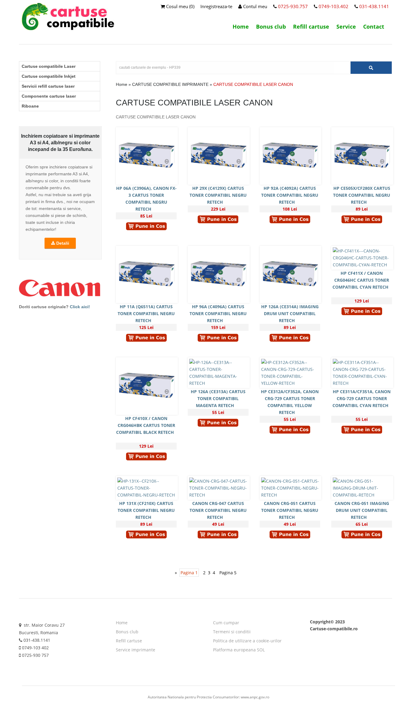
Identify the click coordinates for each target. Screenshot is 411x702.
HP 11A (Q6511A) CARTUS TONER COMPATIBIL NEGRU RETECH (146, 313)
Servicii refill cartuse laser (48, 86)
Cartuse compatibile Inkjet (49, 76)
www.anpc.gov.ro (255, 697)
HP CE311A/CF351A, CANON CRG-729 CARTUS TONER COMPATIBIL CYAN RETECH (361, 398)
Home (241, 26)
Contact (373, 26)
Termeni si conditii (232, 632)
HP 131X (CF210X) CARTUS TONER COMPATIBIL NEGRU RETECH (146, 510)
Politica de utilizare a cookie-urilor (247, 641)
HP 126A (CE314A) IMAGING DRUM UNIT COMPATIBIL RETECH (290, 313)
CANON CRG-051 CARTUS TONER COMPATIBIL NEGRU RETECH (289, 510)
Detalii (62, 243)
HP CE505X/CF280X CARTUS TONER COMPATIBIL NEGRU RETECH (361, 195)
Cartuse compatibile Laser (49, 66)
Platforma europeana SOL (239, 650)
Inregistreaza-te (216, 6)
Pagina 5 (227, 572)
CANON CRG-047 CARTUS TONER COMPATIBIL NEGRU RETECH (218, 510)
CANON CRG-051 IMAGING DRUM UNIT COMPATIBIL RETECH (362, 510)
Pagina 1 (189, 572)
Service (346, 26)
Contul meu (254, 6)
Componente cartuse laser (49, 96)
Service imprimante (135, 650)
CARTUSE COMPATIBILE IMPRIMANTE (170, 84)
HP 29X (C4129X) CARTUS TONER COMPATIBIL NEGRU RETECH (218, 195)
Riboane (30, 106)
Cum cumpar (226, 622)
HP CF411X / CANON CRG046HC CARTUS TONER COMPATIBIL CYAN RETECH (360, 280)
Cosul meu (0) (179, 6)
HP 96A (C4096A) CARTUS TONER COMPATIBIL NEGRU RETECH (218, 313)
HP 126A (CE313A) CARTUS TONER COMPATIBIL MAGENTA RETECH (218, 398)
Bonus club (271, 26)
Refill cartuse (311, 26)
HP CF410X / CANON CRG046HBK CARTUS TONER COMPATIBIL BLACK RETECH (145, 425)
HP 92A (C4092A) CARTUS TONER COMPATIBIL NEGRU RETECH (289, 195)
